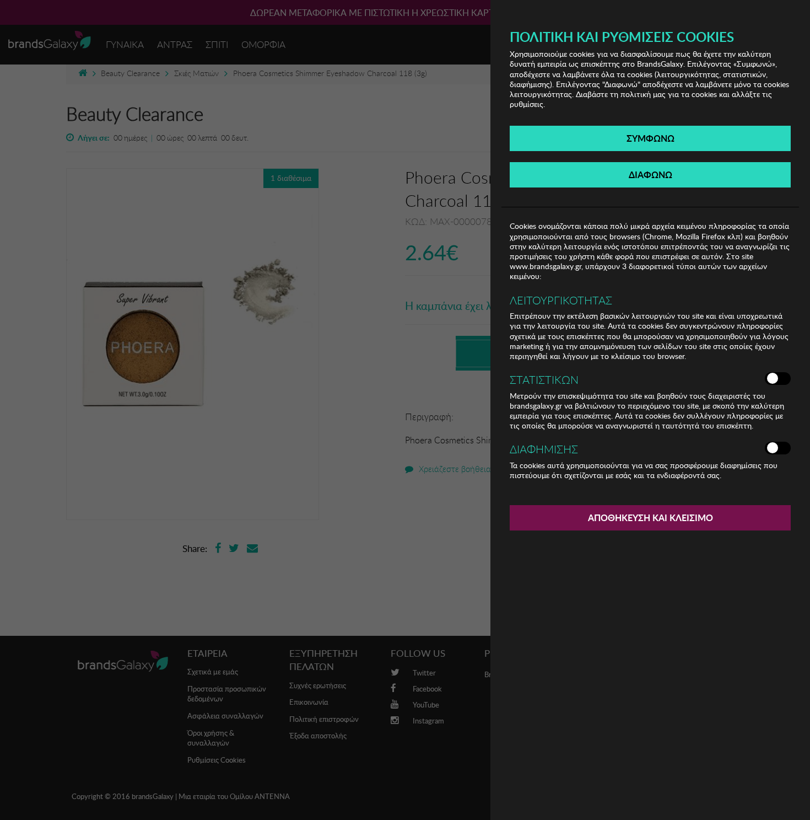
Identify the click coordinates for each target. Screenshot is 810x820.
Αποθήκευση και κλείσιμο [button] (650, 517)
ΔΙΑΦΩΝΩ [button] (650, 174)
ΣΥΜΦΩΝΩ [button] (650, 138)
